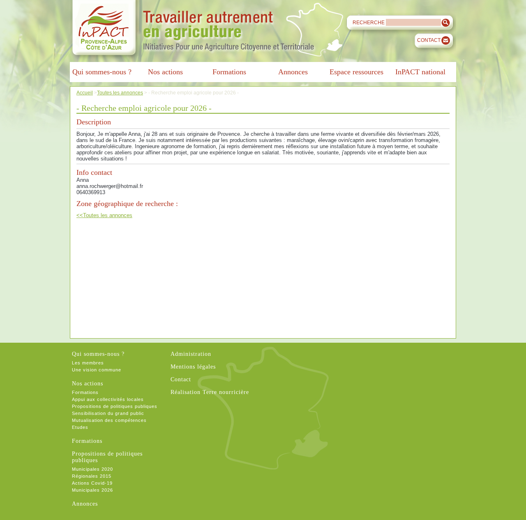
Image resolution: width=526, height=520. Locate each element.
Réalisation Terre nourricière (210, 392)
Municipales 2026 (92, 490)
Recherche (369, 22)
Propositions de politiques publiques (114, 406)
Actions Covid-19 (92, 483)
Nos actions (87, 383)
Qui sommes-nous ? (98, 354)
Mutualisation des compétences (109, 420)
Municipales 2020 (92, 469)
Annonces (85, 504)
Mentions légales (193, 367)
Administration (191, 354)
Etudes (80, 427)
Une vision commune (96, 369)
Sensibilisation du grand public (108, 413)
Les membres (88, 362)
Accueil (84, 92)
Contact (429, 40)
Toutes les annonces (120, 92)
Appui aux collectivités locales (108, 399)
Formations (85, 392)
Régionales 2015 (91, 476)
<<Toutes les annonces (104, 215)
